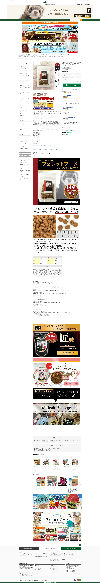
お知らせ (21, 168)
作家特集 (21, 100)
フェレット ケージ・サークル (25, 80)
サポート (52, 563)
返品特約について (65, 134)
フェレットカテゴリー (24, 54)
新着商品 (21, 20)
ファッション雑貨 (23, 143)
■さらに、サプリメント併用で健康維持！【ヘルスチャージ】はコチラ (46, 149)
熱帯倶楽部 (21, 122)
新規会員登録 (37, 565)
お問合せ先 (68, 551)
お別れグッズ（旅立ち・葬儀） (24, 111)
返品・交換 (52, 551)
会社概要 (67, 563)
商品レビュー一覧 (37, 569)
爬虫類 (21, 129)
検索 (81, 20)
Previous (34, 485)
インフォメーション (23, 160)
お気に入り (34, 20)
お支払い (20, 551)
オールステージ (36, 55)
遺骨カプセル (22, 115)
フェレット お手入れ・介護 (25, 87)
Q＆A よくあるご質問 (27, 580)
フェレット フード (31, 55)
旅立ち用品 (22, 120)
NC (20, 102)
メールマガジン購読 (38, 568)
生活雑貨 (21, 141)
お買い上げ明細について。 (23, 563)
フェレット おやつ (23, 73)
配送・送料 (36, 551)
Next (80, 484)
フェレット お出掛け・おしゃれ (25, 93)
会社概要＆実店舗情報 (24, 157)
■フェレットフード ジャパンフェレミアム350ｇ (42, 145)
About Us (21, 153)
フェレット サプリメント (24, 75)
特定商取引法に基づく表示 (36, 580)
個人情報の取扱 (44, 580)
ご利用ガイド (24, 555)
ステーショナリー (23, 146)
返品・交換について (53, 569)
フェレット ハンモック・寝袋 (25, 82)
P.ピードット (22, 176)
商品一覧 (27, 20)
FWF (21, 107)
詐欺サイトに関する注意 (24, 162)
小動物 (21, 127)
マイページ (40, 20)
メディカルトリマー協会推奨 (24, 174)
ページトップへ (80, 545)
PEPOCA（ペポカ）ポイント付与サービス (25, 165)
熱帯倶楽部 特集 (23, 124)
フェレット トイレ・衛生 (24, 85)
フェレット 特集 (23, 68)
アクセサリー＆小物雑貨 (24, 148)
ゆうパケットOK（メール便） (24, 179)
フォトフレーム (22, 113)
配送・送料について (53, 566)
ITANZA (21, 105)
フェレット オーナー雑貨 (24, 98)
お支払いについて (53, 568)
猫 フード (21, 134)
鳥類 (21, 132)
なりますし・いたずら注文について (25, 171)
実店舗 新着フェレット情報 (24, 155)
